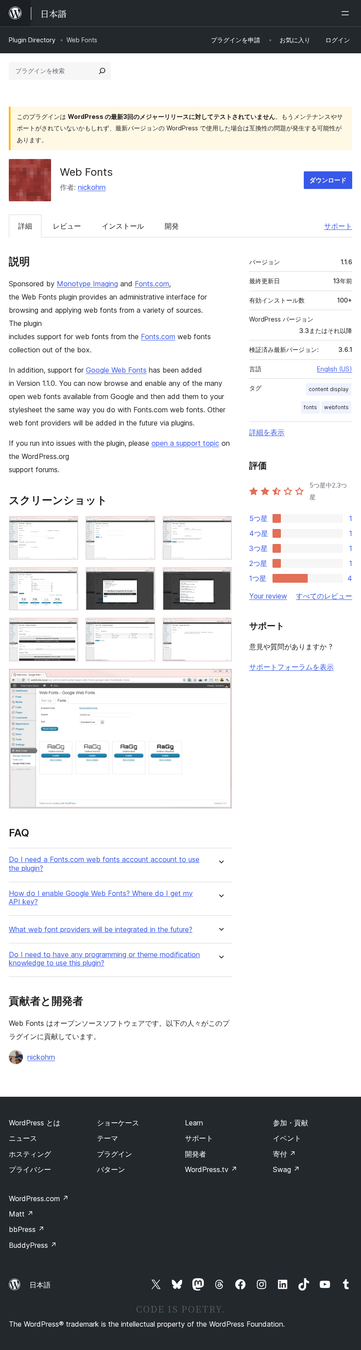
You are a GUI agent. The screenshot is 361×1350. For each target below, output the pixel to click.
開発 (172, 226)
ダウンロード (327, 180)
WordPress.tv (211, 1169)
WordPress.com (39, 1198)
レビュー (67, 226)
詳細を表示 (266, 432)
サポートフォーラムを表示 (291, 666)
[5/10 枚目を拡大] (143, 578)
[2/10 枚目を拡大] (143, 527)
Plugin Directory (32, 40)
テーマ (107, 1138)
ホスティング (30, 1154)
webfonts (336, 407)
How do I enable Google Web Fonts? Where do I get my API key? (101, 897)
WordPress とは (34, 1122)
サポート (338, 226)
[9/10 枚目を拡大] (220, 629)
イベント (287, 1138)
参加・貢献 (290, 1122)
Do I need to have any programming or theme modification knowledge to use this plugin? (104, 959)
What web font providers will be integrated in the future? (100, 929)
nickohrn (92, 187)
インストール (123, 226)
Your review (268, 596)
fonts (310, 407)
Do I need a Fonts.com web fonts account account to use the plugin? (104, 863)
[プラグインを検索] (102, 71)
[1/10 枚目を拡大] (66, 527)
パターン (111, 1169)
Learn (194, 1122)
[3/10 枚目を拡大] (220, 527)
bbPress (26, 1229)
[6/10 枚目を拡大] (220, 578)
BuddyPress (33, 1245)
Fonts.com (152, 283)
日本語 (40, 1284)
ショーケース (118, 1122)
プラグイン (114, 1154)
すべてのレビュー (324, 596)
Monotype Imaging (87, 283)
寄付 (284, 1154)
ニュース (23, 1138)
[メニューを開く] (347, 13)
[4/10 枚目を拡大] (66, 578)
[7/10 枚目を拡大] (66, 629)
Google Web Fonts (116, 370)
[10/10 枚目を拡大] (220, 680)
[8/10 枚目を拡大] (143, 629)
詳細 (25, 226)
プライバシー (30, 1169)
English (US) (334, 369)
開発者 (195, 1154)
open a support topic (185, 443)
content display (329, 389)
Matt (21, 1213)
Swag (286, 1169)
